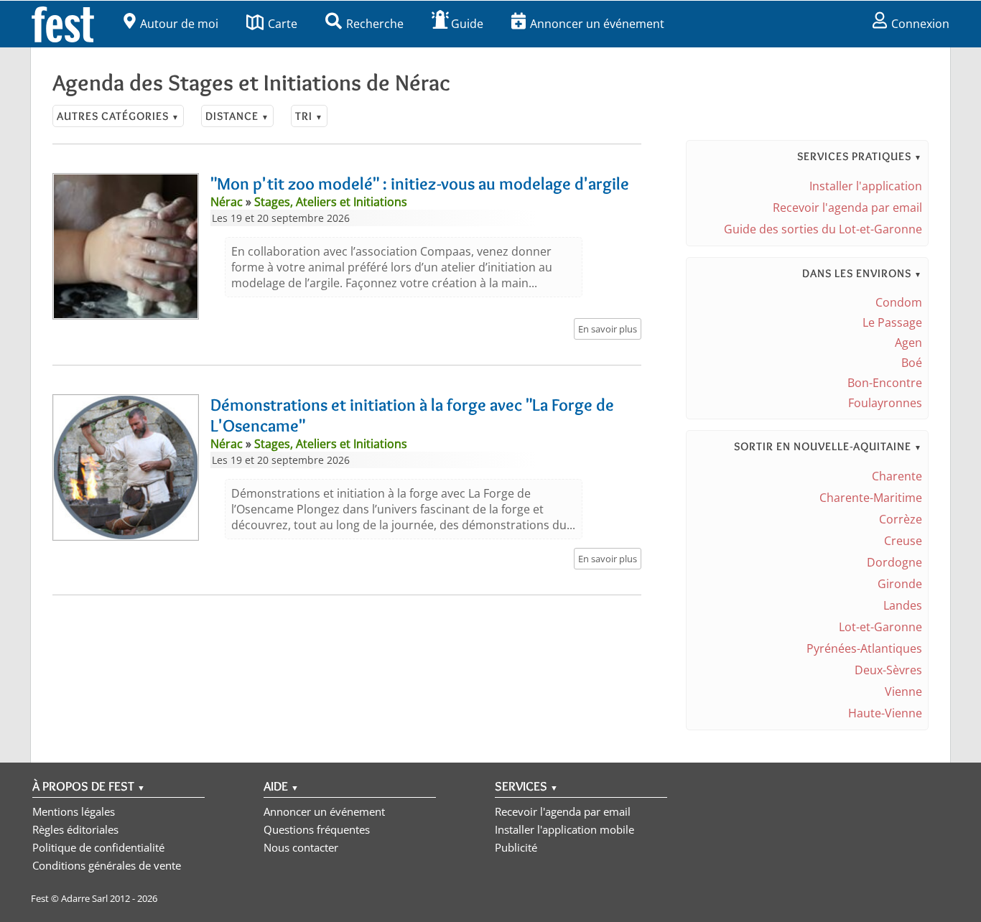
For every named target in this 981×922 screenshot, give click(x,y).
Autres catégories (118, 116)
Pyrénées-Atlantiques (864, 648)
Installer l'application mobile (564, 829)
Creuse (903, 541)
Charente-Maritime (870, 498)
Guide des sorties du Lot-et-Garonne (823, 229)
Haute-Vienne (885, 713)
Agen (908, 342)
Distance (237, 116)
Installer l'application (865, 186)
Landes (902, 605)
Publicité (516, 847)
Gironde (900, 584)
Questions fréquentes (317, 829)
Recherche (375, 24)
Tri (309, 116)
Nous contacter (301, 847)
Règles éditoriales (75, 829)
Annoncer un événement (597, 24)
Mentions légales (73, 811)
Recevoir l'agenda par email (847, 207)
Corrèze (900, 519)
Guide (467, 24)
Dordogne (894, 562)
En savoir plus (607, 328)
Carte (282, 24)
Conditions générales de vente (106, 865)
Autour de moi (179, 24)
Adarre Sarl (84, 898)
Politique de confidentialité (98, 847)
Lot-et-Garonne (880, 627)
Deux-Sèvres (888, 670)
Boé (911, 363)
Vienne (903, 691)
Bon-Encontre (884, 383)
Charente (897, 476)
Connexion (920, 24)
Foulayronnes (885, 403)
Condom (898, 302)
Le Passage (892, 322)
